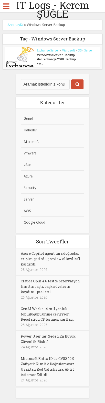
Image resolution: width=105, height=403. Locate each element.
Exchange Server (48, 50)
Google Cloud (34, 222)
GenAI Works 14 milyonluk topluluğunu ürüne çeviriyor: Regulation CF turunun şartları (47, 314)
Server (88, 50)
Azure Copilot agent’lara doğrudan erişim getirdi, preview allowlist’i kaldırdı (50, 258)
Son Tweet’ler (52, 241)
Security (30, 187)
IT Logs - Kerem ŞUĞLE (52, 9)
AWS (27, 210)
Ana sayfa (15, 24)
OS (80, 50)
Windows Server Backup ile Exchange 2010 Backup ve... (56, 59)
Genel (28, 118)
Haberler (30, 130)
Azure (28, 176)
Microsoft (68, 50)
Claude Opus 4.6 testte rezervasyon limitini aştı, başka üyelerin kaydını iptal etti (50, 286)
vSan (27, 164)
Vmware (30, 153)
